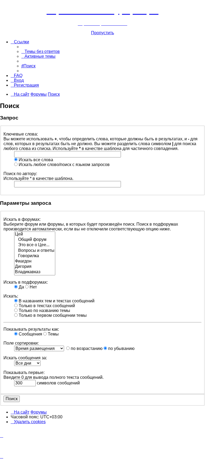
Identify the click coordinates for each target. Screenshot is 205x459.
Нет (33, 287)
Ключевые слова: (20, 134)
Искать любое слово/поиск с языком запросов (64, 164)
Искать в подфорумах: (25, 282)
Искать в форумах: (22, 219)
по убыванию (121, 348)
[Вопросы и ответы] (34, 250)
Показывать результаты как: (31, 329)
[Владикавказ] (34, 272)
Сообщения (30, 334)
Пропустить (102, 32)
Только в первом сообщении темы (52, 315)
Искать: (10, 296)
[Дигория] (34, 266)
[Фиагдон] (34, 261)
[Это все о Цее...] (34, 245)
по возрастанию (86, 348)
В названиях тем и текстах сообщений (56, 301)
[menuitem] (40, 51)
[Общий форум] (34, 239)
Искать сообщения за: (25, 358)
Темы (53, 334)
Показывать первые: (24, 372)
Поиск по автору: (20, 173)
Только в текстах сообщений (46, 305)
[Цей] (34, 234)
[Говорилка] (34, 256)
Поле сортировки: (21, 343)
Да (21, 287)
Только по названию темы (44, 310)
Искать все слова (35, 159)
